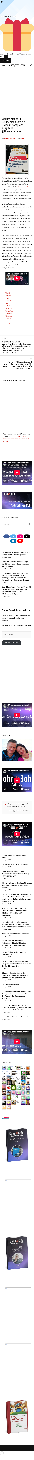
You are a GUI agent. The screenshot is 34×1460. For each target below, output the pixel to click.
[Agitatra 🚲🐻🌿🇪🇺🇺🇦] (23, 1068)
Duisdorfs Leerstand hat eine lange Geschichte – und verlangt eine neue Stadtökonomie (15, 563)
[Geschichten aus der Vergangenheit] (23, 1078)
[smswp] (13, 1073)
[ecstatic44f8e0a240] (4, 1107)
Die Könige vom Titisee (10, 984)
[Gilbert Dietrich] (9, 1087)
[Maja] (9, 1068)
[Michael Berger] (9, 1083)
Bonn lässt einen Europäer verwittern (16, 934)
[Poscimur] (23, 1102)
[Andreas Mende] (23, 1097)
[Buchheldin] (4, 1087)
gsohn (23, 138)
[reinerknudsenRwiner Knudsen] (28, 1083)
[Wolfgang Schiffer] (28, 1073)
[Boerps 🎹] (4, 1097)
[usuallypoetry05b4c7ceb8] (4, 1083)
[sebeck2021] (23, 1083)
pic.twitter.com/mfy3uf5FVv (16, 806)
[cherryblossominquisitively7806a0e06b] (23, 1073)
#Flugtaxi (10, 804)
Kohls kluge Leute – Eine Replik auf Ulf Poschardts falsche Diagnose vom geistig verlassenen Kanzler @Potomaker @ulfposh (16, 590)
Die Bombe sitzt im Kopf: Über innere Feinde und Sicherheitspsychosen (15, 553)
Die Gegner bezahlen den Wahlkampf (15, 864)
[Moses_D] (9, 1072)
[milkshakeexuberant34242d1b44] (28, 1097)
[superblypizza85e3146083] (18, 1087)
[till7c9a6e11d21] (23, 1087)
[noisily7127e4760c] (18, 1092)
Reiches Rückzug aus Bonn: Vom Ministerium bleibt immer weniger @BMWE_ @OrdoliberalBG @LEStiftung (14, 911)
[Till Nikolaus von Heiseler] (4, 1092)
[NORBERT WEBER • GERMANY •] (13, 1097)
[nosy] (4, 1072)
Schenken (5, 60)
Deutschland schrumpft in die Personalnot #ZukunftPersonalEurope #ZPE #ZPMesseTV (16, 873)
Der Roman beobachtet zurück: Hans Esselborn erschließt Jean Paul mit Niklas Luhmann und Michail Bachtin (17, 1007)
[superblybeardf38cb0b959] (9, 1102)
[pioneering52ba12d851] (28, 1092)
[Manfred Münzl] (18, 1083)
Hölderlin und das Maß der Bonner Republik (15, 856)
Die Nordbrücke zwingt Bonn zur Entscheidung (14, 953)
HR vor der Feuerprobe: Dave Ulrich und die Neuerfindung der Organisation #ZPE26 (17, 885)
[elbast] (13, 1077)
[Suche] (29, 65)
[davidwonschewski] (13, 1083)
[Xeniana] (9, 1097)
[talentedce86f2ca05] (18, 1068)
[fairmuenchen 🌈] (28, 1078)
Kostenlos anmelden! (11, 643)
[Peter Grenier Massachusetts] (13, 1102)
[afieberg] (18, 1078)
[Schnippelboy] (28, 1068)
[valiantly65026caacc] (28, 1087)
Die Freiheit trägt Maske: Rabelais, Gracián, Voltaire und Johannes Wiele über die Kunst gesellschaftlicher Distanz (17, 924)
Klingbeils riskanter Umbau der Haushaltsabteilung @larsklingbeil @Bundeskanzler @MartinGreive (15, 975)
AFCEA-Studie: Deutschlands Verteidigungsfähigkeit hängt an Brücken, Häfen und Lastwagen (14, 943)
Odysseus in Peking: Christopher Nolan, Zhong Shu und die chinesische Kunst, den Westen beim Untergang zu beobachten (16, 994)
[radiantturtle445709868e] (13, 1092)
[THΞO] (18, 1097)
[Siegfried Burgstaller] (9, 1092)
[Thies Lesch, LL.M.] (28, 1102)
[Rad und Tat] (13, 1068)
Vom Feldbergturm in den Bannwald (15, 1017)
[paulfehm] (4, 1102)
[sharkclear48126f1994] (13, 1087)
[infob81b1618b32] (4, 1068)
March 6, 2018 (23, 811)
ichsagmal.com (17, 65)
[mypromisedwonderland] (9, 1078)
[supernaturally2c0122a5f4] (23, 1092)
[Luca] (18, 1102)
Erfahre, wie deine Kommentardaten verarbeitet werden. (16, 438)
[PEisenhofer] (18, 1072)
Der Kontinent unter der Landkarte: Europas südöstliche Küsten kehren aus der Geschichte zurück (16, 963)
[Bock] (4, 1078)
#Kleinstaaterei (22, 187)
